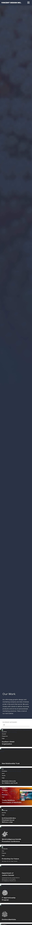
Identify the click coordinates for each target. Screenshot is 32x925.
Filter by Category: (10, 722)
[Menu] (28, 2)
